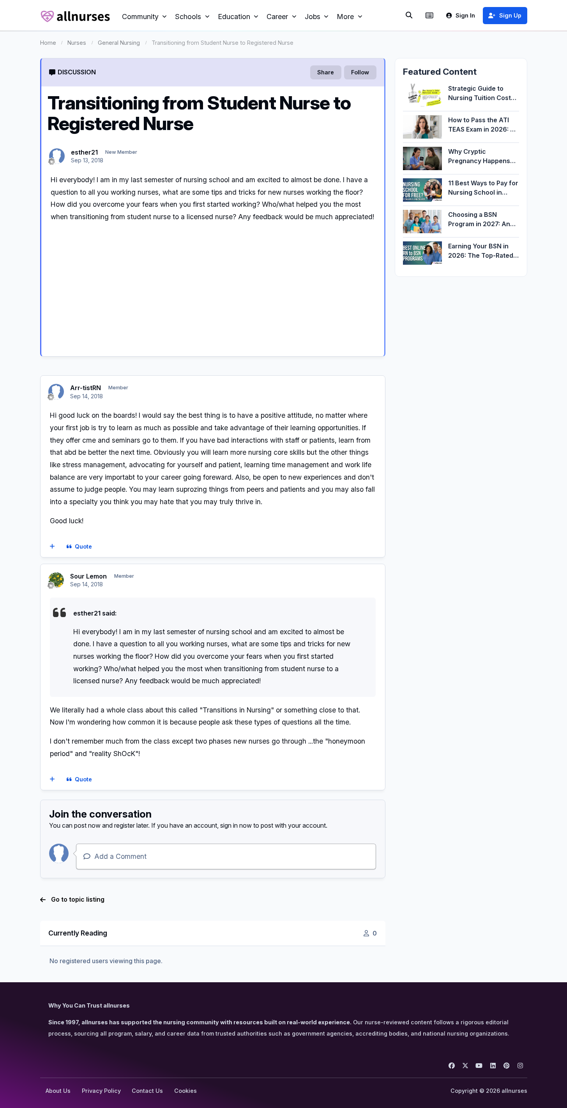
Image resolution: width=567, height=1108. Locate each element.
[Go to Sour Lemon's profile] (56, 580)
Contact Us (147, 1090)
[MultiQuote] (52, 547)
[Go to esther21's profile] (57, 156)
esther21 (84, 152)
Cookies (185, 1090)
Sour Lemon (88, 576)
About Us (58, 1090)
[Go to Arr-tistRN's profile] (56, 391)
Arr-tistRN (85, 388)
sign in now (236, 825)
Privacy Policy (101, 1090)
